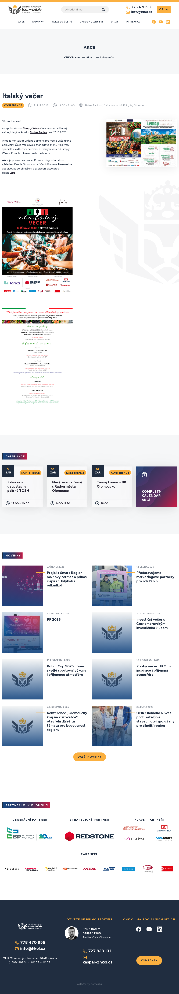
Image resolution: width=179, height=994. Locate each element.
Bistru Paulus (38, 132)
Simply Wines (32, 128)
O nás (115, 22)
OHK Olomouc (72, 57)
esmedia (96, 984)
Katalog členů (62, 22)
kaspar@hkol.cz (98, 962)
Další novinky (89, 756)
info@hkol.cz (141, 12)
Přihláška (133, 22)
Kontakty (149, 960)
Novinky (38, 22)
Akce (21, 22)
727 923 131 (99, 950)
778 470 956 (141, 7)
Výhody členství (91, 22)
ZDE (13, 172)
